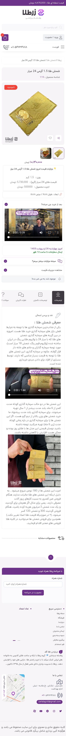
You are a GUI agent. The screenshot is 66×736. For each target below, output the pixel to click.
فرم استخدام (59, 644)
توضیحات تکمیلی (40, 300)
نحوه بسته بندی (58, 635)
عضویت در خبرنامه (33, 592)
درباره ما (61, 622)
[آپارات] (34, 711)
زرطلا (60, 60)
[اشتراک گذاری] (58, 138)
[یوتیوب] (41, 711)
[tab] (58, 297)
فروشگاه (61, 617)
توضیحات (58, 300)
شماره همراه (57, 578)
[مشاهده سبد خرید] (5, 38)
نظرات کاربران (21, 300)
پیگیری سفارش (58, 639)
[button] (19, 640)
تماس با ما (60, 626)
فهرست (55, 47)
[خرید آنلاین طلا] (33, 14)
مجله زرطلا (60, 613)
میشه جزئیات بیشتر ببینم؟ (44, 261)
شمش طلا (51, 60)
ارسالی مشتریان (58, 631)
